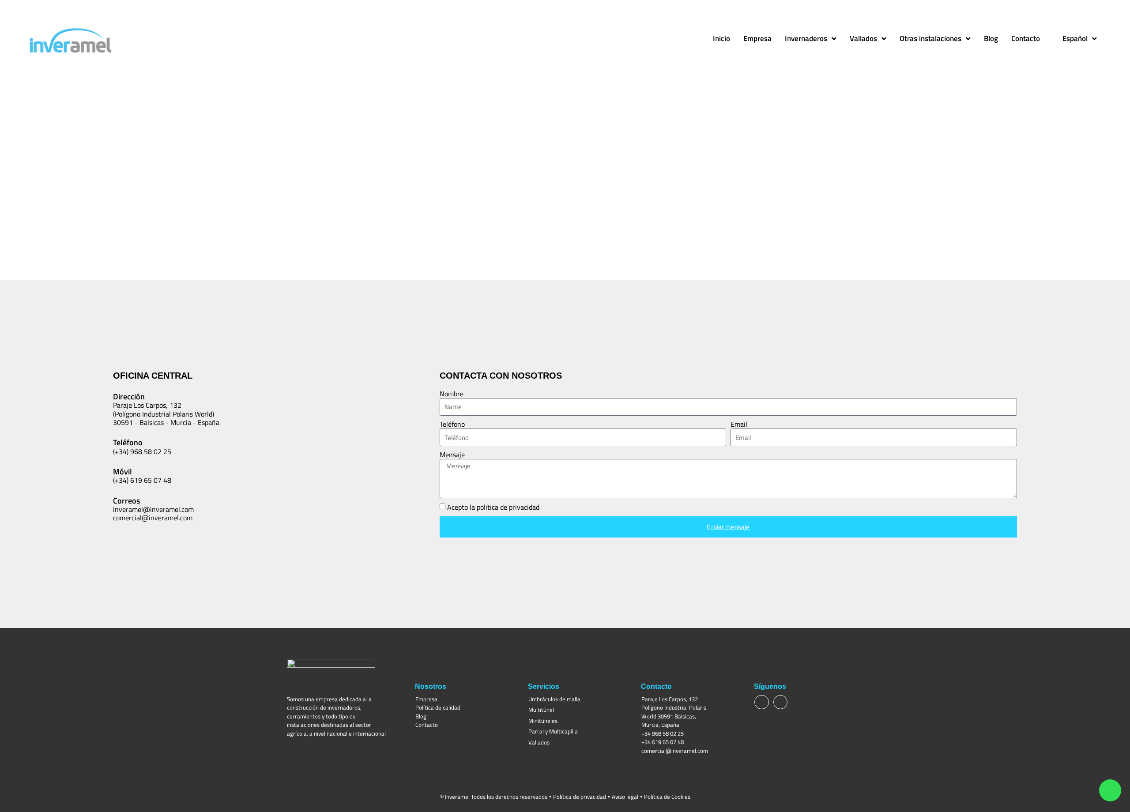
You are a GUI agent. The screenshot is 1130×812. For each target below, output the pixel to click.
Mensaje (452, 455)
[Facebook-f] (761, 702)
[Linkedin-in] (780, 702)
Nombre (451, 394)
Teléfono (452, 424)
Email (739, 424)
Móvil (122, 471)
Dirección (129, 396)
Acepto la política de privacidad (493, 507)
